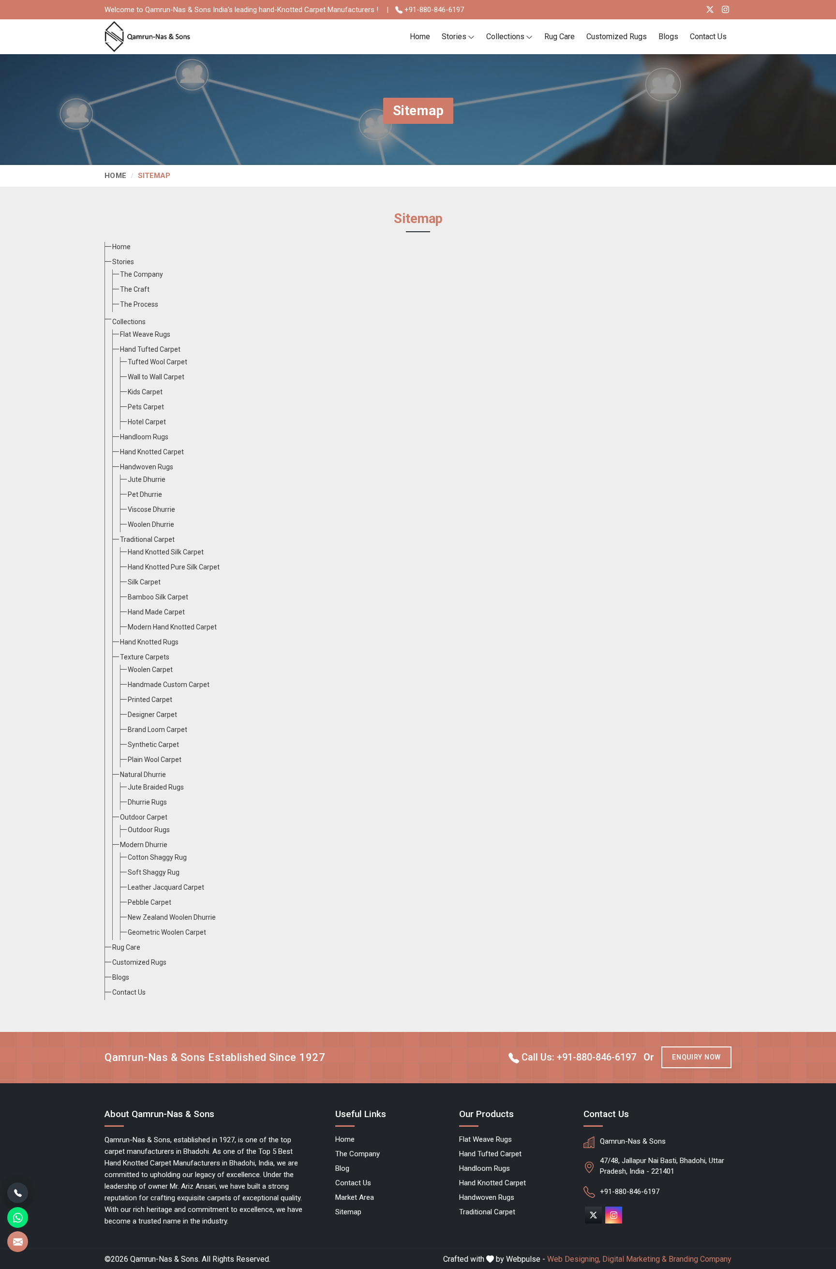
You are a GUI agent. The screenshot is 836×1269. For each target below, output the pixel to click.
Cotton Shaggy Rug (157, 857)
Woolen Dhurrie (151, 524)
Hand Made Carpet (156, 612)
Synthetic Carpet (153, 744)
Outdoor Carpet (143, 817)
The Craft (134, 289)
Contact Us (708, 36)
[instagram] (613, 1215)
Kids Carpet (145, 392)
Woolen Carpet (150, 669)
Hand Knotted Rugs (149, 642)
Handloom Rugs (144, 437)
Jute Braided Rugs (156, 787)
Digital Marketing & (634, 1259)
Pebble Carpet (149, 902)
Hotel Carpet (147, 422)
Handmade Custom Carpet (168, 684)
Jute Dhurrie (146, 479)
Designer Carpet (152, 714)
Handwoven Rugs (146, 467)
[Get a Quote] (17, 1241)
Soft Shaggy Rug (153, 872)
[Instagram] (725, 9)
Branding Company (700, 1259)
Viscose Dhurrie (151, 509)
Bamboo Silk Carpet (158, 597)
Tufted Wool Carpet (157, 362)
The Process (139, 304)
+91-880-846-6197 (433, 9)
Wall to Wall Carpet (156, 377)
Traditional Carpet (147, 539)
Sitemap (348, 1212)
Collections (505, 36)
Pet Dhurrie (145, 494)
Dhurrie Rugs (147, 802)
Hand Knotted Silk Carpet (166, 552)
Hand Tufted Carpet (150, 349)
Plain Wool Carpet (154, 759)
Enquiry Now (696, 1057)
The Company (141, 274)
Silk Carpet (144, 582)
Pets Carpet (146, 407)
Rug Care (559, 36)
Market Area (354, 1197)
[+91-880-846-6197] (17, 1192)
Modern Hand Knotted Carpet (172, 627)
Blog (342, 1168)
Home (420, 36)
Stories (454, 36)
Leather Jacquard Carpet (166, 887)
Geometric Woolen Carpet (167, 932)
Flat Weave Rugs (145, 334)
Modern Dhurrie (143, 845)
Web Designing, (573, 1259)
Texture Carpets (144, 657)
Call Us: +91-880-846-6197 (577, 1057)
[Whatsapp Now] (17, 1217)
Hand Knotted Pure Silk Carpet (174, 567)
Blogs (668, 36)
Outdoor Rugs (149, 830)
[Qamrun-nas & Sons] (148, 37)
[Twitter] (710, 9)
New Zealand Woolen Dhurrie (172, 917)
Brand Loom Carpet (157, 729)
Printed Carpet (150, 699)
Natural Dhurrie (143, 774)
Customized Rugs (616, 36)
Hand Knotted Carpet (152, 452)
